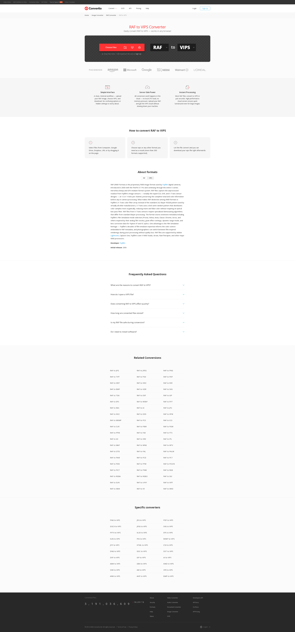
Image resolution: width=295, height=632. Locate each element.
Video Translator (70, 2)
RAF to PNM (142, 470)
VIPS (150, 178)
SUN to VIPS (115, 539)
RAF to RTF (168, 402)
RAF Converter (111, 15)
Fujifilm (165, 184)
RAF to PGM (168, 426)
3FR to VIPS (168, 570)
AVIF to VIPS (142, 576)
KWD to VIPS (168, 564)
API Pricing (196, 612)
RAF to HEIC (142, 383)
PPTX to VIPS (115, 533)
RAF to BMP (115, 389)
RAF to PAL (141, 451)
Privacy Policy (133, 627)
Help (147, 8)
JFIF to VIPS (114, 545)
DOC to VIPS (142, 551)
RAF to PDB (115, 464)
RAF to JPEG (142, 370)
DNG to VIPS (115, 551)
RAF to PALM (168, 451)
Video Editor (7, 2)
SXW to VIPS (115, 570)
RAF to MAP (115, 445)
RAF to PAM (115, 458)
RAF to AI (140, 408)
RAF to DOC (115, 414)
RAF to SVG (168, 389)
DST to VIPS (168, 551)
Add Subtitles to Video (20, 2)
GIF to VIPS (141, 557)
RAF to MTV (168, 445)
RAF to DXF (141, 395)
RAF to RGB (168, 470)
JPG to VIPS (141, 520)
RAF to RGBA (115, 476)
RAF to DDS (141, 414)
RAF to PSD (141, 377)
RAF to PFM (141, 464)
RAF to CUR (114, 426)
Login (194, 8)
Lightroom (115, 235)
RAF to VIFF (168, 482)
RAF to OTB (115, 451)
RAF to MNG (142, 445)
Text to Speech (54, 2)
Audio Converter (172, 602)
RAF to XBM (115, 489)
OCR (122, 8)
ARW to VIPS (115, 576)
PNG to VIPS (115, 520)
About (152, 598)
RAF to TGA (114, 395)
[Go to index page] (93, 8)
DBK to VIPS (142, 564)
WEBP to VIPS (169, 539)
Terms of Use (122, 627)
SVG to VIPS (168, 526)
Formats (152, 607)
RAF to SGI (167, 476)
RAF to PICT (115, 470)
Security (152, 602)
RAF (144, 178)
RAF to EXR (167, 383)
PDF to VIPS (168, 520)
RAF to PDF (168, 377)
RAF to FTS (167, 433)
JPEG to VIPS (142, 526)
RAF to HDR (141, 389)
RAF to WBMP (115, 420)
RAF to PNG (168, 370)
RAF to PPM (115, 433)
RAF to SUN (114, 482)
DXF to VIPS (115, 557)
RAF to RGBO (142, 476)
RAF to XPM (168, 414)
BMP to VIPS (168, 576)
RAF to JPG (114, 370)
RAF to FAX (141, 433)
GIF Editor (44, 2)
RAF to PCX (141, 420)
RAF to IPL (167, 439)
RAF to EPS (114, 402)
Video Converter (172, 598)
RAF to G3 (114, 439)
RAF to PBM (142, 426)
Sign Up (205, 8)
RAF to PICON (169, 464)
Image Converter (97, 15)
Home (87, 15)
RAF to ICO (167, 420)
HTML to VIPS (142, 545)
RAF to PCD (141, 458)
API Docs (196, 602)
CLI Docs (196, 607)
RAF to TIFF (115, 377)
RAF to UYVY (142, 482)
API (130, 8)
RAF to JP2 (167, 408)
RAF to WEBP (142, 402)
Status (152, 616)
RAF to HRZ (141, 439)
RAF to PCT (168, 458)
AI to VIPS (167, 557)
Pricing (138, 8)
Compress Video (34, 2)
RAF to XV (141, 489)
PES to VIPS (141, 539)
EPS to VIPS (168, 533)
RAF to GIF (167, 395)
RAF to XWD (168, 489)
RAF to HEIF (115, 383)
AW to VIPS (141, 570)
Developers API (198, 598)
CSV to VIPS (168, 545)
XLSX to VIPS (142, 533)
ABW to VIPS (115, 564)
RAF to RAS (114, 408)
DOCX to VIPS (115, 526)
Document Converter (174, 607)
